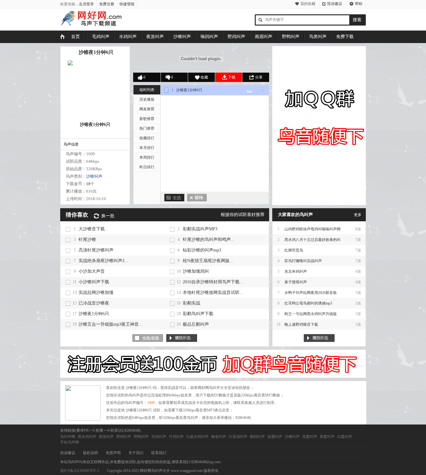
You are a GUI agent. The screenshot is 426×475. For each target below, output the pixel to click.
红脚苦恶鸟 (293, 250)
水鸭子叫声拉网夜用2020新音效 (310, 292)
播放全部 (319, 338)
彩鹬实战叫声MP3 (200, 229)
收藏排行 (146, 138)
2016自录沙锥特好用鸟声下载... (213, 282)
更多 (357, 215)
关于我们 (135, 453)
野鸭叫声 (290, 36)
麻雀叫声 (218, 436)
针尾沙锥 (87, 239)
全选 (174, 197)
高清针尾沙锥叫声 (96, 250)
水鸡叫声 (128, 36)
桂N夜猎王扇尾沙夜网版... (208, 260)
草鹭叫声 (327, 436)
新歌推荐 (146, 119)
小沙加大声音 (92, 271)
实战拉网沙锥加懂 (96, 292)
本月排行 (146, 148)
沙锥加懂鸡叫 (196, 271)
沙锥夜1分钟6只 (96, 52)
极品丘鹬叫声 (196, 324)
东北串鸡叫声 (295, 271)
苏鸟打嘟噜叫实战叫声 (303, 261)
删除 (197, 197)
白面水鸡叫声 (197, 436)
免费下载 (345, 36)
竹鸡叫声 (176, 436)
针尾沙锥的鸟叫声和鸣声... (209, 239)
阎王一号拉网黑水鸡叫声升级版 (310, 314)
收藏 (204, 77)
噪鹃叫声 (209, 36)
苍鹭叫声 (309, 436)
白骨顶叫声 (238, 436)
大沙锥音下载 (92, 229)
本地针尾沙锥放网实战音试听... (213, 292)
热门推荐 (146, 128)
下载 (231, 77)
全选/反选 (147, 338)
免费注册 (106, 4)
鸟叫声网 (67, 436)
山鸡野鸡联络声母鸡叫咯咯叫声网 (312, 229)
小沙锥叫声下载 (94, 282)
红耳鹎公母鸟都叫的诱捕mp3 (308, 303)
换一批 (107, 216)
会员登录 (86, 4)
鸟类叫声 (318, 36)
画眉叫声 (263, 36)
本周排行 (146, 157)
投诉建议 (334, 4)
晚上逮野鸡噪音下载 (301, 324)
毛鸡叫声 (100, 36)
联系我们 (158, 453)
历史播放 (146, 99)
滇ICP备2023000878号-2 (79, 470)
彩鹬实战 (191, 303)
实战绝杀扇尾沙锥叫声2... (103, 260)
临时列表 (146, 90)
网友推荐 (146, 109)
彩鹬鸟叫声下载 (198, 313)
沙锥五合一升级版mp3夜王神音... (111, 324)
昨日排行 (146, 167)
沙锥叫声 (182, 36)
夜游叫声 (155, 36)
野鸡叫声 (236, 36)
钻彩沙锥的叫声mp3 (202, 250)
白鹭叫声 (344, 436)
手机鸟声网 (69, 442)
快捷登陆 (126, 4)
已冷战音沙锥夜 (94, 303)
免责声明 (113, 453)
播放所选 (181, 338)
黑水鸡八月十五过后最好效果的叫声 (312, 241)
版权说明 (90, 453)
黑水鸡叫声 (87, 436)
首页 (75, 36)
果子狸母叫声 (295, 282)
